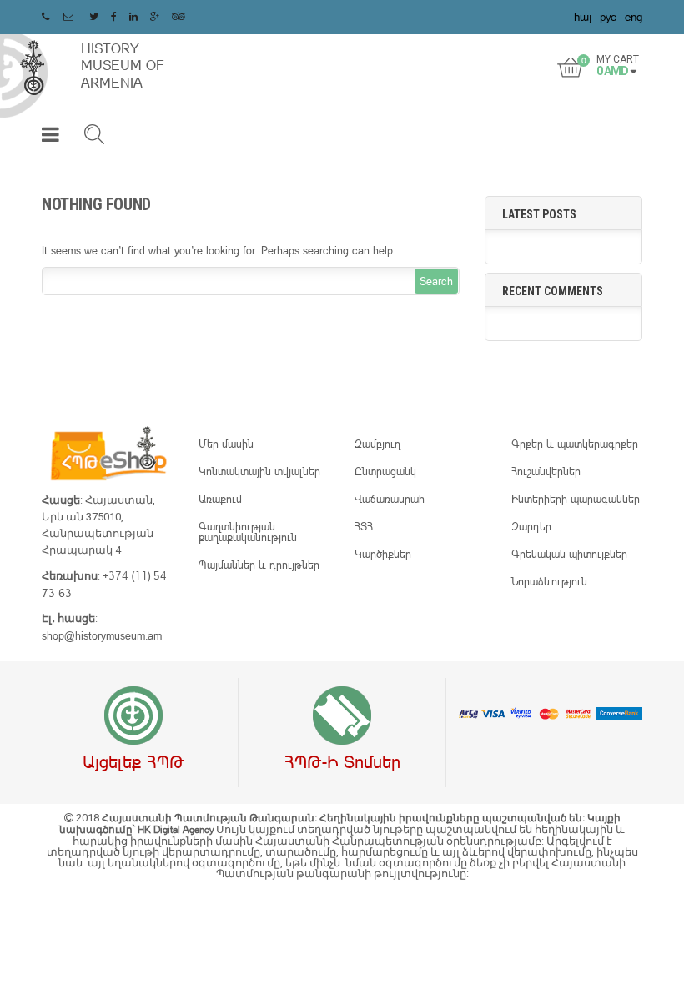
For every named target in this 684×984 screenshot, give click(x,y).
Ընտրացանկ (385, 471)
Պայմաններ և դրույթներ (259, 564)
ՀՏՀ (364, 526)
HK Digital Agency (177, 829)
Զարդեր (531, 526)
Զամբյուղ (377, 443)
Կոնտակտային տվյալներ (259, 471)
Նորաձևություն (549, 581)
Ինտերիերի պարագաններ (575, 498)
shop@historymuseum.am (102, 635)
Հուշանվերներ (546, 471)
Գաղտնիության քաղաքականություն (248, 532)
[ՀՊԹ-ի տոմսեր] (342, 716)
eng (633, 16)
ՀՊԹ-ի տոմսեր (342, 761)
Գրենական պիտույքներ (569, 553)
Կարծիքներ (383, 553)
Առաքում (220, 498)
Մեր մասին (226, 443)
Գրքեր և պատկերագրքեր (574, 443)
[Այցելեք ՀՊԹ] (133, 716)
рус (608, 16)
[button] (50, 137)
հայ (582, 16)
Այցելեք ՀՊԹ (133, 761)
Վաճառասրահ (390, 498)
